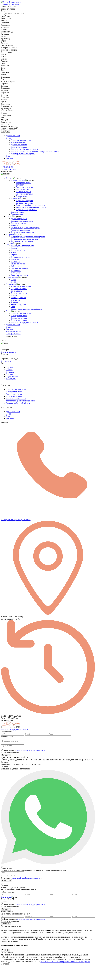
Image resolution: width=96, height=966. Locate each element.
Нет (7, 131)
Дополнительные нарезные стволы (31, 207)
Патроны (10, 234)
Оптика (9, 216)
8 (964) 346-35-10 (8, 167)
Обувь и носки (12, 277)
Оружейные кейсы (19, 289)
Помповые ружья (23, 192)
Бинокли (14, 225)
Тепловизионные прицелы (22, 232)
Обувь (13, 280)
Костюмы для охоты (19, 275)
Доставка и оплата (19, 318)
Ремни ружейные (18, 298)
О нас (8, 138)
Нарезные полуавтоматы (26, 210)
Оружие (9, 178)
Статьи (9, 156)
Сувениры (15, 300)
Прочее (14, 295)
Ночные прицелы (18, 223)
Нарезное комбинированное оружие (31, 205)
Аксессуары (11, 284)
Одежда (9, 243)
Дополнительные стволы (26, 187)
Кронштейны (16, 291)
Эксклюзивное (17, 214)
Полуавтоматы (22, 189)
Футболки (15, 273)
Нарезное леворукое (24, 201)
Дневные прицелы (19, 219)
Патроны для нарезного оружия (24, 239)
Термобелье (16, 270)
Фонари (14, 302)
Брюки (14, 248)
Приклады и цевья (19, 293)
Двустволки (21, 185)
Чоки (13, 307)
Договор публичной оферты (18, 403)
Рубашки (15, 266)
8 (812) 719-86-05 (8, 169)
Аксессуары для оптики (21, 286)
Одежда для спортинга (20, 257)
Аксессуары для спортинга (22, 246)
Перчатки (15, 259)
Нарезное (15, 198)
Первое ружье (22, 196)
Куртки (14, 255)
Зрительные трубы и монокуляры (25, 228)
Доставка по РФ (13, 136)
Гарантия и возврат (19, 320)
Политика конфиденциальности (24, 322)
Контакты (10, 158)
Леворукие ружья (23, 182)
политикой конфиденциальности (31, 750)
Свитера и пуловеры (19, 268)
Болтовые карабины (24, 203)
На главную (6, 361)
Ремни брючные (18, 264)
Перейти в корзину (9, 352)
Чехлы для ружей (18, 304)
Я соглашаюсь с (25, 750)
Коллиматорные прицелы (22, 221)
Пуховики (15, 261)
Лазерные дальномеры (20, 230)
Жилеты (14, 252)
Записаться (6, 881)
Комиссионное (17, 212)
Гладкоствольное (18, 180)
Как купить (6, 897)
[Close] (2, 866)
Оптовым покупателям (21, 313)
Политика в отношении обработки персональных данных (20, 399)
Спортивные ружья (24, 194)
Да (3, 131)
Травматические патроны (22, 241)
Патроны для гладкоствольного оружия (28, 237)
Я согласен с (20, 878)
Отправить (6, 755)
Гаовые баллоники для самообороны (26, 309)
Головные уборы (18, 250)
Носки (13, 282)
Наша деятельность (19, 316)
